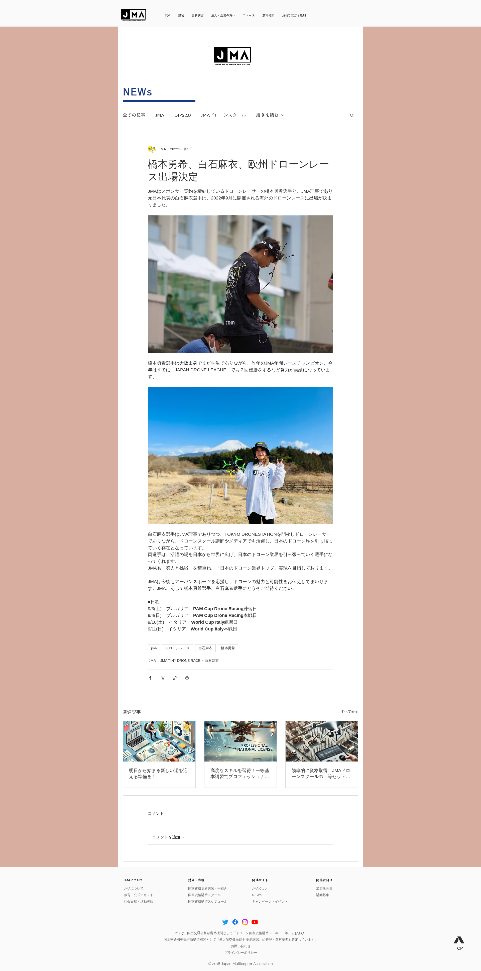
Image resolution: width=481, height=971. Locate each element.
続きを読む (267, 115)
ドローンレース (177, 648)
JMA (159, 115)
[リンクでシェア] (174, 678)
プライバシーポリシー (240, 952)
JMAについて (134, 888)
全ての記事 (134, 115)
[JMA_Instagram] (245, 922)
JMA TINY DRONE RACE (180, 661)
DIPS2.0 (182, 115)
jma (154, 648)
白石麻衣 (205, 648)
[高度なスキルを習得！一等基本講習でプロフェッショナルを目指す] (240, 741)
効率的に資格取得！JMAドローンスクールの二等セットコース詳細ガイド (321, 774)
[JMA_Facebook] (235, 922)
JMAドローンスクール (223, 115)
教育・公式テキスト (138, 895)
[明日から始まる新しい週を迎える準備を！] (159, 741)
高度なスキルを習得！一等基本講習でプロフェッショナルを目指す (239, 774)
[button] (351, 115)
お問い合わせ (241, 946)
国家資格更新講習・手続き (207, 888)
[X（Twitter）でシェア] (162, 678)
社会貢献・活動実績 (138, 901)
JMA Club (259, 888)
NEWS (257, 895)
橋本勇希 (228, 648)
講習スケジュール (214, 901)
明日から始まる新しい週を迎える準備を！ (158, 773)
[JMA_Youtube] (254, 922)
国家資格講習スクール (204, 895)
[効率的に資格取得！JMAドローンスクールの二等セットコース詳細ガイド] (322, 741)
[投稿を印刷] (187, 678)
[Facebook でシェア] (150, 678)
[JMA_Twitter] (225, 922)
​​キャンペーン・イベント (270, 901)
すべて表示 (349, 711)
